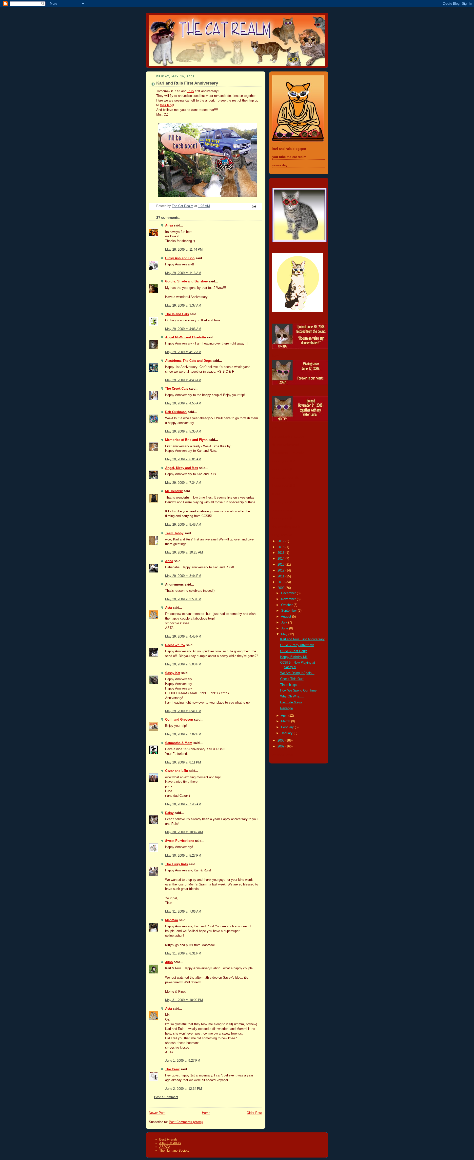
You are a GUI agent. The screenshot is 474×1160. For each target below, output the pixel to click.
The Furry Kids (176, 864)
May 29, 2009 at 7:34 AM (183, 483)
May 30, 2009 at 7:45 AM (183, 804)
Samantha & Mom (178, 743)
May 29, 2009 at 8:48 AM (183, 524)
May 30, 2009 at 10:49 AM (184, 832)
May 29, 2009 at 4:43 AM (183, 380)
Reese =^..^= (175, 645)
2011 (281, 576)
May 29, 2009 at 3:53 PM (183, 599)
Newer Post (157, 1113)
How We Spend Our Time (298, 690)
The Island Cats (177, 314)
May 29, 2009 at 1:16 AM (183, 273)
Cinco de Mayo (291, 702)
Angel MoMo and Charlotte (185, 337)
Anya (169, 225)
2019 (281, 541)
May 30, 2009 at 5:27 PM (183, 855)
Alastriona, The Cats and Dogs (189, 361)
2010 (281, 582)
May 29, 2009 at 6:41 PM (183, 711)
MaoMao (171, 920)
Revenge (286, 708)
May (284, 634)
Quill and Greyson (179, 719)
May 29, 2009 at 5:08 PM (183, 664)
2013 (281, 564)
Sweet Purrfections (179, 841)
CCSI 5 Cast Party (293, 651)
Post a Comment (166, 1097)
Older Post (254, 1113)
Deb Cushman (176, 412)
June (285, 628)
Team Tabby (174, 533)
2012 (281, 570)
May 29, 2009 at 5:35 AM (183, 431)
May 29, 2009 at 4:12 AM (183, 352)
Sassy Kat (172, 673)
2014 (281, 558)
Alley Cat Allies (170, 1143)
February (288, 727)
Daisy (169, 813)
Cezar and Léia (176, 771)
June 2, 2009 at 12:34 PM (183, 1089)
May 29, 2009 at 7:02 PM (183, 734)
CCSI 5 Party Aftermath (297, 645)
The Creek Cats (176, 388)
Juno (169, 962)
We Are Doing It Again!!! (297, 673)
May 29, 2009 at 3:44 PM (183, 576)
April (284, 715)
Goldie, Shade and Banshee (186, 281)
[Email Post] (253, 206)
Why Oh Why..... (292, 696)
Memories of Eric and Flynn (186, 440)
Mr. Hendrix (174, 491)
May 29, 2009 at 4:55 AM (183, 403)
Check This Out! (292, 679)
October (287, 605)
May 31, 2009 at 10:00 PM (184, 1000)
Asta (168, 607)
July (284, 622)
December (289, 593)
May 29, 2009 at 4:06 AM (183, 329)
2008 (281, 740)
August (286, 616)
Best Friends (168, 1139)
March (286, 721)
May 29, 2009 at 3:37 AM (183, 305)
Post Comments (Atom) (186, 1122)
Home (206, 1113)
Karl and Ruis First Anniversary (302, 639)
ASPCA (164, 1147)
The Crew (172, 1069)
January (287, 733)
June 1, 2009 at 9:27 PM (182, 1060)
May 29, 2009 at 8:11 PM (183, 762)
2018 (281, 547)
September (289, 610)
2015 (281, 552)
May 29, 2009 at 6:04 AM (183, 459)
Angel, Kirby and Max (181, 468)
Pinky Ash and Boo (180, 258)
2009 (281, 588)
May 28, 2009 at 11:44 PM (184, 249)
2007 (281, 746)
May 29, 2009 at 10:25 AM (184, 552)
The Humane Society (174, 1150)
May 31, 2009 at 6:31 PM (183, 953)
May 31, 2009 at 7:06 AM (183, 911)
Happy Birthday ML (294, 657)
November (289, 599)
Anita (169, 561)
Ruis (190, 91)
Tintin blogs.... (290, 685)
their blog (166, 105)
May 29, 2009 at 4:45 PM (183, 636)
